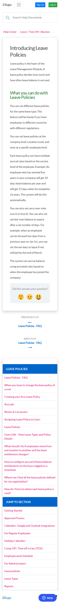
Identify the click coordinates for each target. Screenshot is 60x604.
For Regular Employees (17, 533)
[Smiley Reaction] (39, 296)
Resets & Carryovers (16, 411)
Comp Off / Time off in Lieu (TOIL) (23, 548)
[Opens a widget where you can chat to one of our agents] (47, 598)
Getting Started (13, 510)
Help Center (10, 31)
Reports (9, 586)
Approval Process (14, 518)
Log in (53, 4)
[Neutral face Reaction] (30, 296)
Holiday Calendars (15, 540)
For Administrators (15, 563)
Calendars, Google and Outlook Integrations (29, 525)
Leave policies (12, 571)
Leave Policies (12, 426)
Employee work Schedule (18, 555)
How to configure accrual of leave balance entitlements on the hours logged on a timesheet (28, 465)
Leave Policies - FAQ (16, 377)
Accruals (9, 404)
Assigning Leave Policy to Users (22, 419)
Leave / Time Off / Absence (35, 31)
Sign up (40, 4)
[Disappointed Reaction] (21, 296)
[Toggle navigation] (19, 4)
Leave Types (11, 578)
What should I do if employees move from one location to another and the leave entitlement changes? (28, 450)
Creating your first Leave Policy (22, 396)
